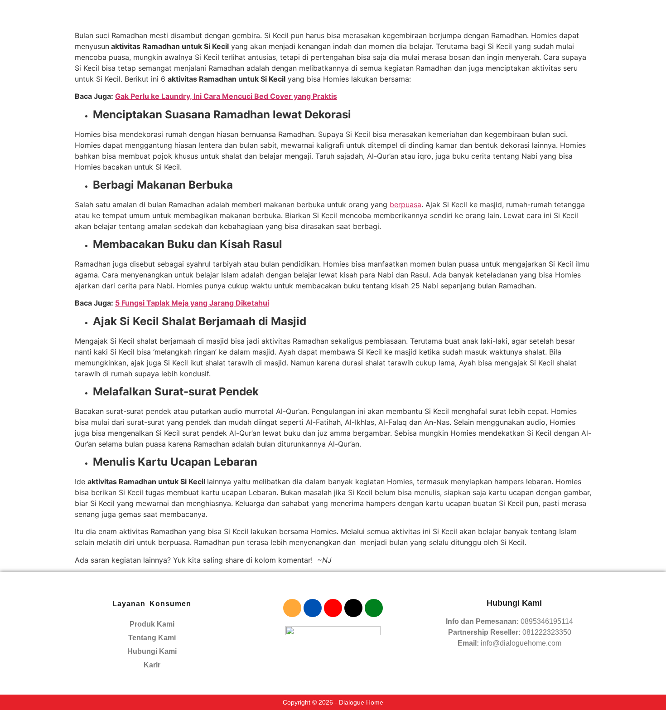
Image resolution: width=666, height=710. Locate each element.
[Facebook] (313, 608)
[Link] (374, 608)
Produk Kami (152, 624)
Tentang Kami (152, 638)
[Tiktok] (353, 608)
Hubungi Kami (152, 651)
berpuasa (405, 204)
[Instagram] (292, 608)
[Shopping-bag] (333, 608)
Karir (152, 665)
